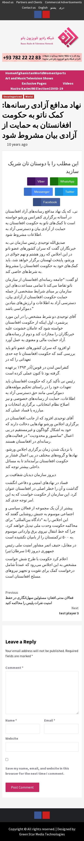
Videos (68, 83)
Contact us (29, 7)
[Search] (77, 77)
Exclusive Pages (34, 83)
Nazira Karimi (21, 88)
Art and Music (15, 78)
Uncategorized (12, 96)
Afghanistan (24, 73)
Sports (60, 73)
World (39, 73)
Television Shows (39, 78)
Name (11, 720)
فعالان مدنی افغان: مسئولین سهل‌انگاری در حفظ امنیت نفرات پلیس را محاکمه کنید (39, 597)
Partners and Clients (29, 2)
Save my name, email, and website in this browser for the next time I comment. (37, 771)
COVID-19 (56, 88)
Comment (14, 667)
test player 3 (69, 610)
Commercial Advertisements (63, 2)
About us (8, 2)
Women (49, 73)
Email (49, 720)
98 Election (40, 88)
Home (10, 73)
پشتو (53, 7)
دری (61, 7)
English (43, 7)
